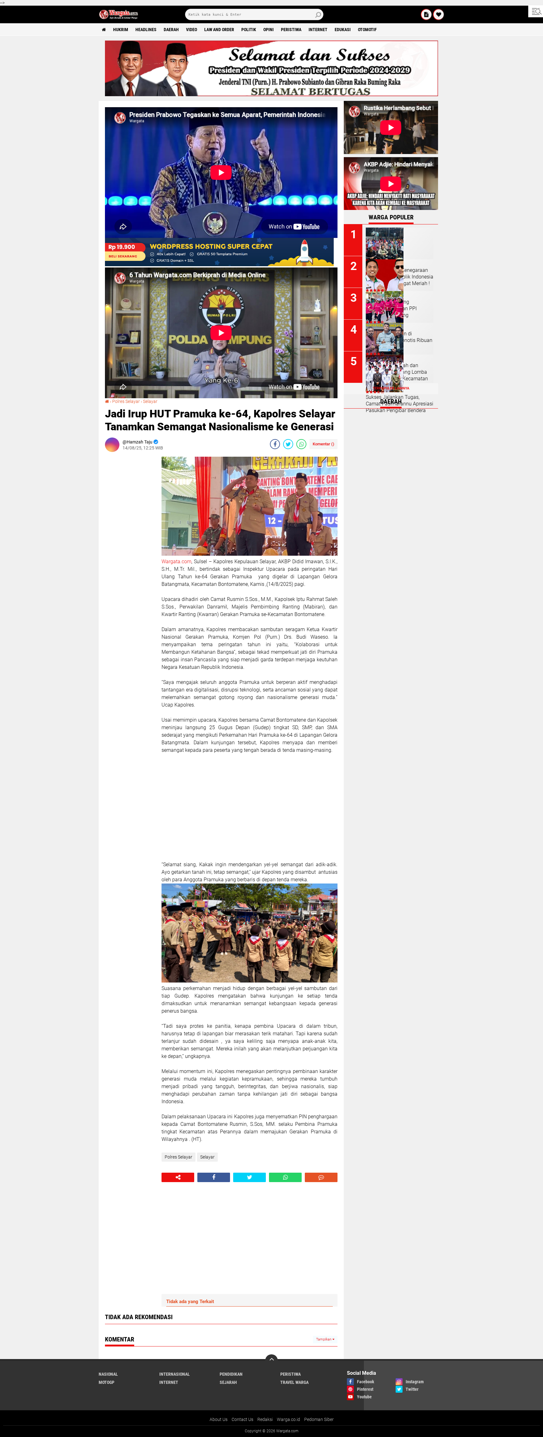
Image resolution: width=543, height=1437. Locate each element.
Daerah (171, 29)
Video (191, 29)
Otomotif (367, 29)
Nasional (108, 1374)
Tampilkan (324, 1339)
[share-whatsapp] (301, 444)
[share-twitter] (288, 444)
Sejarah (228, 1382)
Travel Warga (294, 1382)
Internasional (174, 1374)
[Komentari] (321, 1177)
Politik (248, 29)
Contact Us (242, 1419)
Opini (268, 29)
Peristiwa (291, 29)
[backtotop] (271, 1360)
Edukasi (343, 29)
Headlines (145, 29)
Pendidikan (231, 1374)
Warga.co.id (288, 1419)
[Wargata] (439, 14)
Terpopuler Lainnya (391, 388)
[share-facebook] (275, 444)
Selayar (150, 401)
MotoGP (106, 1382)
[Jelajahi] (535, 11)
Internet (318, 29)
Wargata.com (176, 561)
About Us (219, 1419)
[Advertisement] (130, 551)
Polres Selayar (126, 401)
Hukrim (120, 29)
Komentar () (323, 444)
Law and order (219, 29)
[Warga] (426, 14)
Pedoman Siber (319, 1419)
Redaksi (265, 1419)
